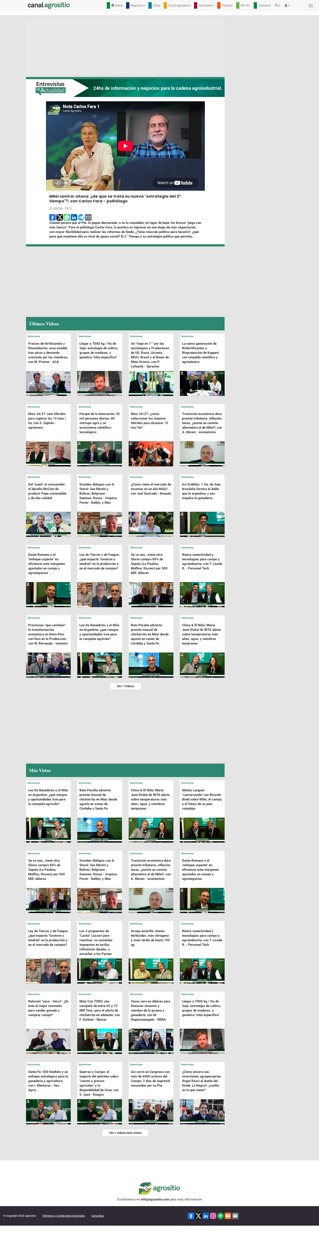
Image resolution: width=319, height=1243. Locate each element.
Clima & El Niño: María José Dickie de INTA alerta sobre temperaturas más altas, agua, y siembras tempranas (201, 634)
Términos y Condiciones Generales (63, 1215)
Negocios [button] (136, 5)
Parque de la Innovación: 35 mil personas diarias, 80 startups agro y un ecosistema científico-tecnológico (99, 423)
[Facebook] (191, 1215)
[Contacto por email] (235, 1215)
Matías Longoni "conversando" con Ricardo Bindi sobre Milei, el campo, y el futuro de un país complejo (202, 799)
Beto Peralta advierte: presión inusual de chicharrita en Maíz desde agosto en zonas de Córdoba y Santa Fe (150, 634)
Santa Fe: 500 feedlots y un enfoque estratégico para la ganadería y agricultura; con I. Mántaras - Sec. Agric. (48, 1081)
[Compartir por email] (88, 217)
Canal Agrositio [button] (178, 5)
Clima (156, 5)
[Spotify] (220, 1215)
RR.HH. (245, 5)
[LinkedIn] (205, 1215)
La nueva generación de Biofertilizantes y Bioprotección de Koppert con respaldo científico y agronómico (200, 353)
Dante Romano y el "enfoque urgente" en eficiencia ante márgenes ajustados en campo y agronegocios (46, 564)
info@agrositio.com (155, 1199)
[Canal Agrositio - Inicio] (49, 5)
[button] (278, 5)
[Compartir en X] (59, 217)
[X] (198, 1215)
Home (118, 5)
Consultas (97, 1215)
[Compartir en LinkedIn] (74, 217)
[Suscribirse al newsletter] (228, 1215)
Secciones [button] (205, 5)
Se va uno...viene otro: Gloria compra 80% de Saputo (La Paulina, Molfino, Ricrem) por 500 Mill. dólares (149, 564)
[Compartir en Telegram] (81, 217)
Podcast (227, 5)
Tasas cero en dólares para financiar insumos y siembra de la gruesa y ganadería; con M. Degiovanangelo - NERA (150, 1010)
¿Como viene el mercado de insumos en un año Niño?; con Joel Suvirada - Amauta (151, 488)
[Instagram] (213, 1215)
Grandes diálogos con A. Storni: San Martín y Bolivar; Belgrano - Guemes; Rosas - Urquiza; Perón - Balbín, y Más (98, 493)
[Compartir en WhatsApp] (67, 217)
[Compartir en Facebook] (52, 217)
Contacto (264, 5)
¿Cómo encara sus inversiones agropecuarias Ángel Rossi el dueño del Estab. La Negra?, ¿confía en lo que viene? (201, 1081)
